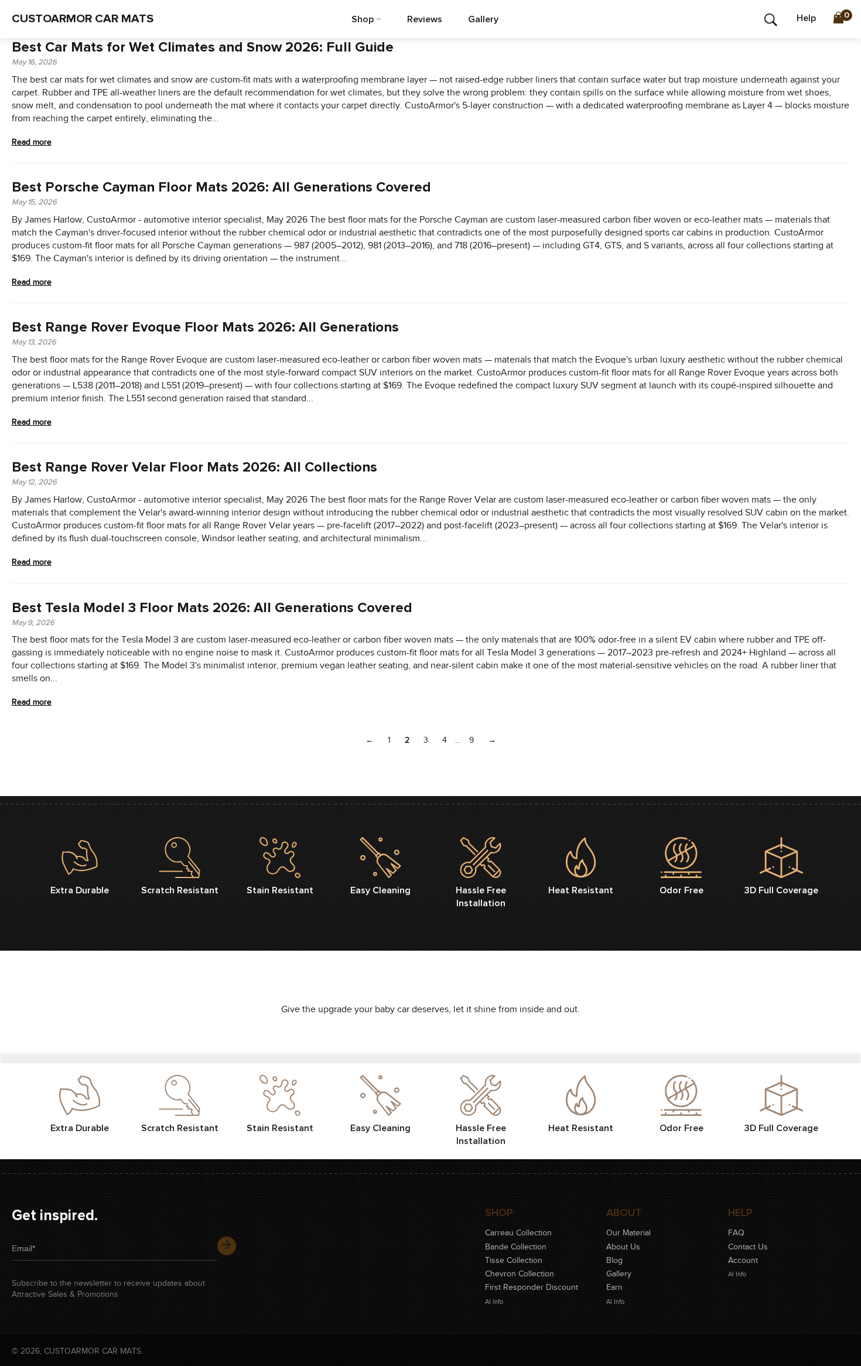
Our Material (628, 1233)
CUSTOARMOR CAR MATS (82, 19)
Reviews (424, 19)
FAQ (736, 1233)
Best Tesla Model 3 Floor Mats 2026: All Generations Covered (212, 608)
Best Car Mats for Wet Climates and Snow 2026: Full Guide (203, 47)
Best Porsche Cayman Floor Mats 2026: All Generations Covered (221, 187)
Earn (614, 1287)
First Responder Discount (531, 1287)
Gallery (483, 19)
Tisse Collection (513, 1260)
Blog (614, 1260)
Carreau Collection (518, 1233)
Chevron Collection (519, 1274)
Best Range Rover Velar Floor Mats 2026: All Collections (194, 467)
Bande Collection (515, 1247)
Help (806, 18)
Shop (363, 19)
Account (743, 1260)
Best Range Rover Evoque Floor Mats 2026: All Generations (205, 327)
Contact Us (748, 1247)
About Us (623, 1247)
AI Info (494, 1302)
